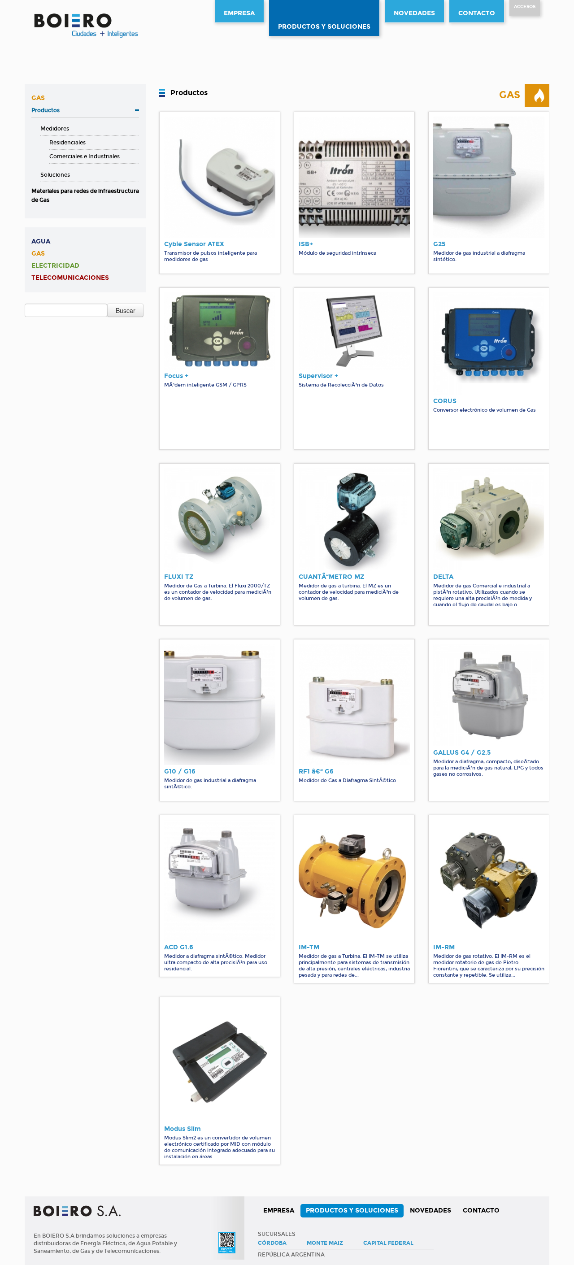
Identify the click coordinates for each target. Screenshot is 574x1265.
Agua (40, 241)
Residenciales (67, 142)
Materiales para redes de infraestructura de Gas (85, 195)
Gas (38, 98)
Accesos (524, 6)
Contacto (476, 13)
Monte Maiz (325, 1243)
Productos (45, 110)
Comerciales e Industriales (84, 156)
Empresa (239, 13)
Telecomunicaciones (70, 278)
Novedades (414, 13)
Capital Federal (388, 1243)
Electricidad (55, 266)
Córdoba (272, 1243)
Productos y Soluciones (324, 26)
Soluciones (55, 175)
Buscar (125, 310)
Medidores (54, 129)
